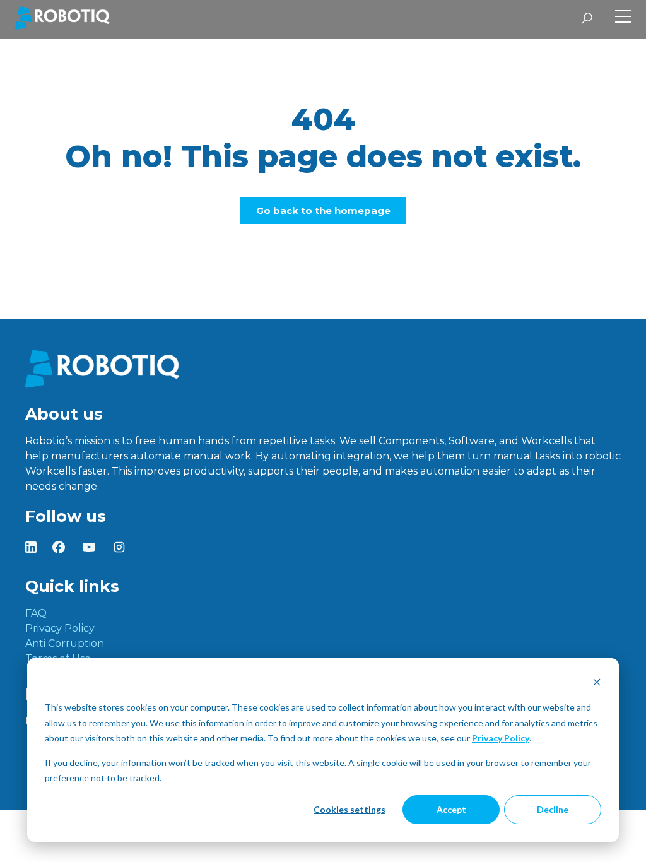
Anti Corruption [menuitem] (64, 643)
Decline (552, 809)
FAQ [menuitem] (36, 613)
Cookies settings (349, 809)
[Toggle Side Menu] (623, 18)
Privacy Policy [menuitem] (60, 628)
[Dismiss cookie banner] (596, 684)
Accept (451, 809)
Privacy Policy (500, 738)
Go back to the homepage (323, 210)
